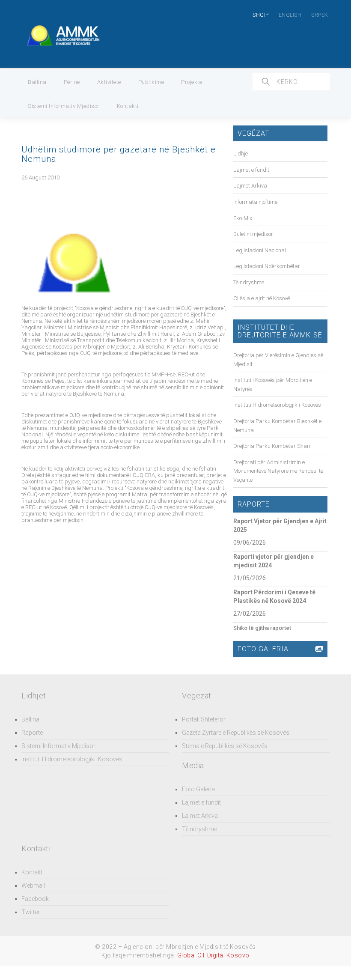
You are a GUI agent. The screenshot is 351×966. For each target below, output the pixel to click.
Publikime (151, 82)
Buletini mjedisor (253, 234)
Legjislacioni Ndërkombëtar (266, 266)
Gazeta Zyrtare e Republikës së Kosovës (235, 732)
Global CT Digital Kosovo (213, 955)
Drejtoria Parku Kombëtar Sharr (272, 446)
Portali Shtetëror (204, 719)
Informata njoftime (255, 202)
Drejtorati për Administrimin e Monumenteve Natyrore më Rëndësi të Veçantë (278, 471)
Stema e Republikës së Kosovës (225, 745)
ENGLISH (290, 15)
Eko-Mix (242, 218)
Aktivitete (109, 82)
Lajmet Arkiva (250, 185)
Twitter (30, 912)
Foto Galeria (198, 789)
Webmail (33, 885)
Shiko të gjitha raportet (262, 628)
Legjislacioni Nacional (259, 250)
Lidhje (240, 153)
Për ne (72, 82)
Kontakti (128, 106)
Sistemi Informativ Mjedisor (64, 106)
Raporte (32, 732)
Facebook (35, 898)
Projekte (191, 82)
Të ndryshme (248, 282)
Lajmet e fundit (251, 170)
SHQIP (261, 15)
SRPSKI (320, 15)
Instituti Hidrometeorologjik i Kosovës (277, 405)
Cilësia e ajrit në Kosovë (261, 298)
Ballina (37, 82)
